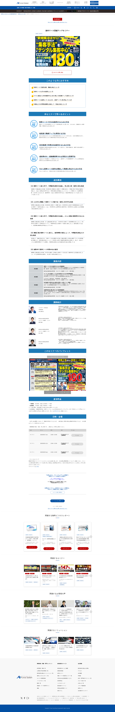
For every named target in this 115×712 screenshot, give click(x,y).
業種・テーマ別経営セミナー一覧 (65, 675)
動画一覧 (39, 683)
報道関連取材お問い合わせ (43, 700)
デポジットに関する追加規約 (73, 696)
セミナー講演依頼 (55, 700)
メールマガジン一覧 (41, 680)
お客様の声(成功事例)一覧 (42, 670)
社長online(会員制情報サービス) (64, 678)
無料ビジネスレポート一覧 (43, 675)
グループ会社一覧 (82, 680)
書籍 (38, 688)
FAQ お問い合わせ (81, 698)
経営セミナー (60, 673)
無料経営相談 (60, 670)
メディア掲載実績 (82, 685)
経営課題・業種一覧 (41, 668)
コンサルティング (61, 683)
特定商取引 (84, 696)
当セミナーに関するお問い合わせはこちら (57, 22)
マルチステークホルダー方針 (82, 700)
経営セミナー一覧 (21, 13)
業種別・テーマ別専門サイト (43, 685)
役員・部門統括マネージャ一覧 (84, 678)
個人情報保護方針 (41, 698)
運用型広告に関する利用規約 (58, 696)
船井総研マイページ (62, 685)
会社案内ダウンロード (83, 690)
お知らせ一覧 (81, 683)
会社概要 (80, 673)
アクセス (80, 670)
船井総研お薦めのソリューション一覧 (45, 673)
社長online (56, 411)
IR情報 (79, 675)
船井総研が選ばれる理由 (83, 668)
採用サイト (80, 688)
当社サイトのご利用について (43, 696)
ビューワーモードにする (57, 356)
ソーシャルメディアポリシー (53, 698)
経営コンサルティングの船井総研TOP (9, 13)
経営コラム (60, 690)
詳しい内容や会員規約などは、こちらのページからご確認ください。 (57, 479)
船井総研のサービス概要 (63, 668)
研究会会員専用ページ (62, 688)
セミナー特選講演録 (41, 678)
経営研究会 (60, 680)
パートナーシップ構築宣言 (67, 700)
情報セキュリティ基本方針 (68, 698)
